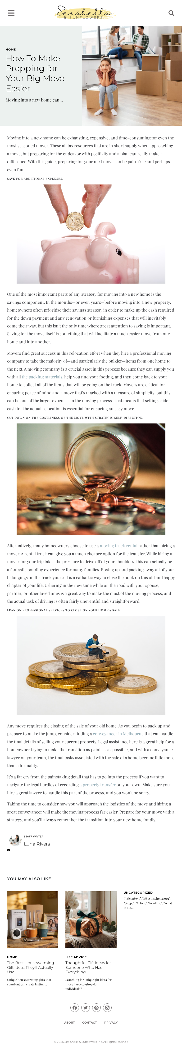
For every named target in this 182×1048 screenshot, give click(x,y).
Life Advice (76, 957)
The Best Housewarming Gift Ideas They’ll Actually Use (30, 967)
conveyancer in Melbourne (118, 733)
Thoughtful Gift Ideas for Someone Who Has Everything (88, 967)
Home (11, 49)
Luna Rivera (37, 844)
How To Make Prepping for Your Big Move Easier (35, 73)
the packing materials (42, 376)
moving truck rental (118, 545)
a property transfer (98, 784)
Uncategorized (138, 892)
